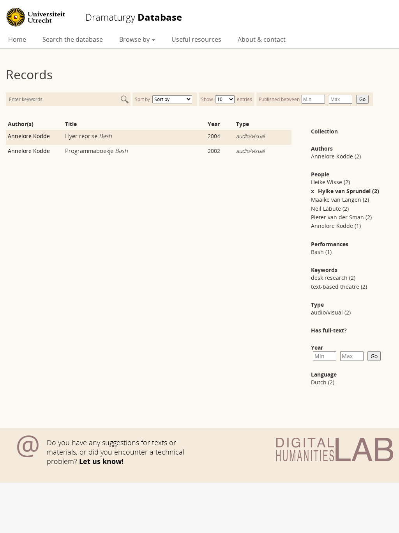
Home (17, 39)
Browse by (135, 39)
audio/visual (250, 136)
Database (133, 17)
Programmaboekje (96, 151)
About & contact (262, 39)
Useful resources (196, 39)
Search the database (72, 39)
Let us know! (101, 461)
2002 (214, 151)
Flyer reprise (88, 136)
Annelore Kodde (29, 136)
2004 (214, 136)
